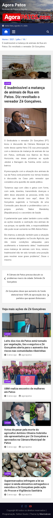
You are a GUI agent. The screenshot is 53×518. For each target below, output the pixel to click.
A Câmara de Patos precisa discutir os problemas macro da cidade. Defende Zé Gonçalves (26, 278)
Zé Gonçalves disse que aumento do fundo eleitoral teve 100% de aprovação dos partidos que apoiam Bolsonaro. (26, 295)
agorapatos (26, 355)
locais (7, 83)
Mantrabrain (45, 514)
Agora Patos (14, 4)
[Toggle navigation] (13, 31)
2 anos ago (12, 355)
